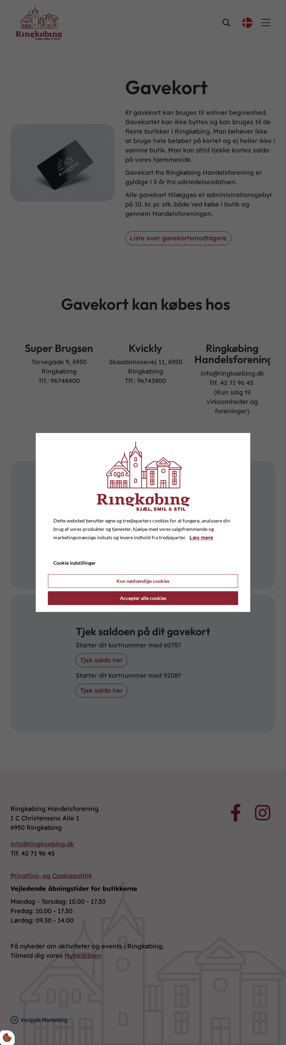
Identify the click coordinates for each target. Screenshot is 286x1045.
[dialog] (143, 522)
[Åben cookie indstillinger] (7, 1037)
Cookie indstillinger (74, 563)
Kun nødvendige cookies (143, 581)
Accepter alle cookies (143, 598)
